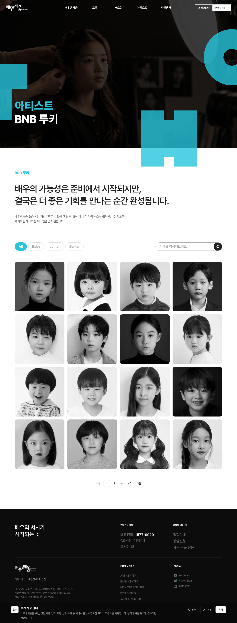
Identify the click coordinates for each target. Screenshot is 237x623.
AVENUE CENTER (130, 599)
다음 (138, 483)
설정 (194, 609)
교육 (94, 7)
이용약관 (19, 579)
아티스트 (142, 7)
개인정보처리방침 (37, 579)
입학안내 (179, 535)
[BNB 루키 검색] (218, 246)
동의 (220, 609)
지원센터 (166, 7)
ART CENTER (128, 575)
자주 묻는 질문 (183, 547)
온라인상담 (203, 7)
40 (129, 483)
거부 (209, 609)
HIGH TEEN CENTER (132, 587)
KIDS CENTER (128, 593)
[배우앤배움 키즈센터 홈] (25, 568)
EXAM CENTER (129, 581)
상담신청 (179, 541)
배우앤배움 (71, 7)
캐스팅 (118, 7)
